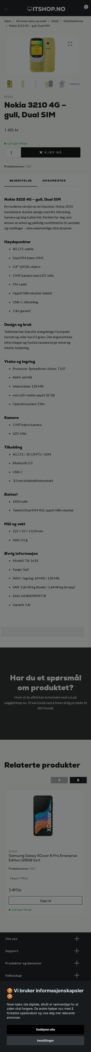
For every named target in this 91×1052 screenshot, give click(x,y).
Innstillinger (45, 1040)
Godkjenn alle (45, 1029)
